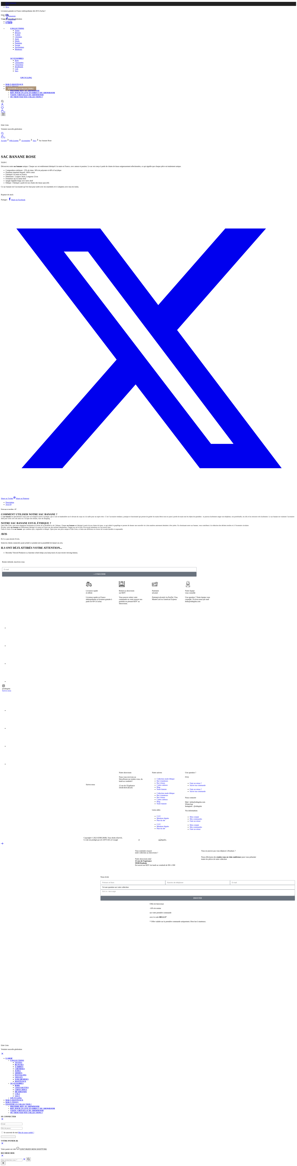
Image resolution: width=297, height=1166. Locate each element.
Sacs (16, 71)
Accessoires (25, 141)
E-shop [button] (9, 23)
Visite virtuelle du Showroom (27, 95)
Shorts (17, 41)
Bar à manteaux (14, 84)
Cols (16, 69)
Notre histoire (11, 3)
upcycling (26, 78)
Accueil (4, 141)
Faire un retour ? (196, 783)
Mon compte (194, 817)
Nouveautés (38, 77)
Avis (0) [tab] (8, 504)
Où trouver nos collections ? (26, 97)
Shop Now (11, 555)
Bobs (17, 60)
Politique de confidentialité (128, 840)
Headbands (19, 67)
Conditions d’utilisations (149, 840)
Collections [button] (17, 28)
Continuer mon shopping (33, 1149)
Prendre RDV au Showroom (24, 91)
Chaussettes (19, 63)
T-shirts (17, 35)
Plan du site (161, 820)
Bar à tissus (161, 783)
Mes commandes (196, 819)
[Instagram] (89, 791)
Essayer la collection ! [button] (21, 89)
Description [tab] (10, 502)
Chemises (18, 37)
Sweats (17, 45)
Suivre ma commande (198, 785)
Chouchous (19, 65)
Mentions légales (163, 818)
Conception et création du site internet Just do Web (141, 838)
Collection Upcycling (65, 77)
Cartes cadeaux (162, 785)
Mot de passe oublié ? (26, 1133)
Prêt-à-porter (14, 141)
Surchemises (19, 47)
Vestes (17, 31)
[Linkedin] (101, 791)
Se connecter (8, 1137)
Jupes (17, 39)
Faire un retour (195, 821)
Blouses (18, 33)
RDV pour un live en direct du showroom (32, 93)
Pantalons (18, 43)
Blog (158, 787)
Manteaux (18, 49)
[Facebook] (95, 791)
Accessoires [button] (17, 58)
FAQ (7, 5)
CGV (159, 816)
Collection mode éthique (165, 779)
